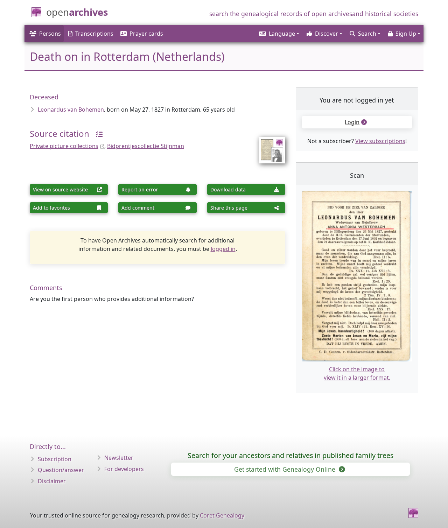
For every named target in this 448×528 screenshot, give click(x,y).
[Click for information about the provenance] (96, 133)
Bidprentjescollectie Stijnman (145, 146)
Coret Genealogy (222, 515)
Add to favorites (51, 207)
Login (352, 122)
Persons (50, 33)
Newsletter (118, 458)
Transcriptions (94, 33)
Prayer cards (146, 33)
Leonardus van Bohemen (71, 109)
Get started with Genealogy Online (285, 469)
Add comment (137, 207)
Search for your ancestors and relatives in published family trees (290, 455)
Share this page (228, 207)
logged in (223, 249)
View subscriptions (380, 141)
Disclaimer (52, 481)
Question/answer (61, 470)
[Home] (413, 513)
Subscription (54, 459)
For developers (124, 469)
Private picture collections (64, 146)
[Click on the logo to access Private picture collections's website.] (267, 145)
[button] (278, 33)
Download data (228, 189)
